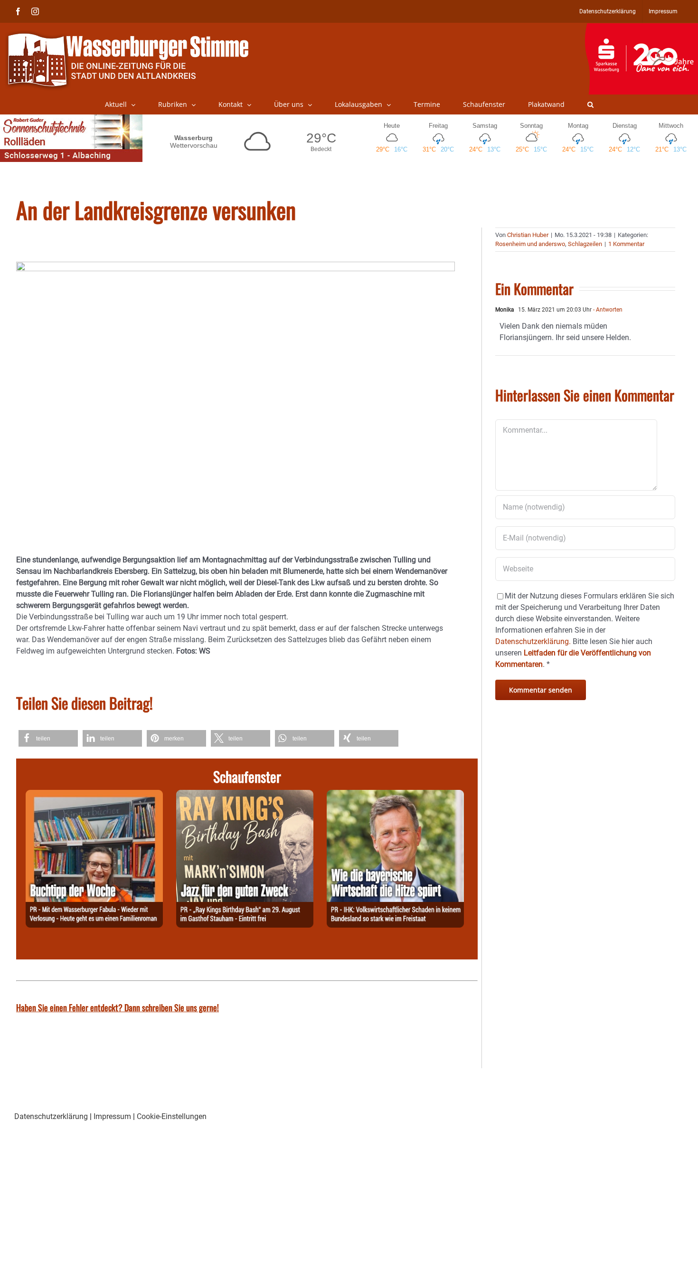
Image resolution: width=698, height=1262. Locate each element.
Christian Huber (527, 234)
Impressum (112, 1116)
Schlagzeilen (585, 243)
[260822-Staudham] (244, 795)
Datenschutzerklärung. (533, 641)
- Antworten (607, 309)
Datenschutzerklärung (51, 1116)
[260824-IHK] (395, 795)
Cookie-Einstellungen (172, 1116)
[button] (590, 104)
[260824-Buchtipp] (94, 795)
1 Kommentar (626, 243)
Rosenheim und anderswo (530, 243)
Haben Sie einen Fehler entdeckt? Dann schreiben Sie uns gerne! (117, 1007)
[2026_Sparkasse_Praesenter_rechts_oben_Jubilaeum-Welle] (641, 28)
